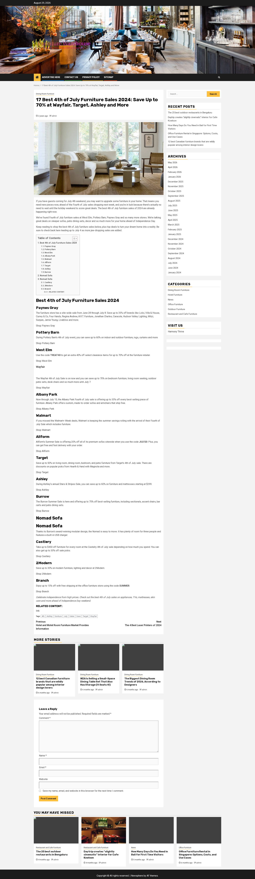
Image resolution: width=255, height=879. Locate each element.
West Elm (49, 253)
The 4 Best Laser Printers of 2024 (143, 623)
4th (43, 616)
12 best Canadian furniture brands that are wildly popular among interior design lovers (53, 683)
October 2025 (174, 191)
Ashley (47, 269)
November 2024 (175, 244)
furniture (58, 616)
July (65, 616)
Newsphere (137, 875)
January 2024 (174, 272)
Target (47, 265)
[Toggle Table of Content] (73, 238)
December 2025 (175, 181)
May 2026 (172, 162)
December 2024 (175, 239)
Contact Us (71, 77)
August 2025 (174, 200)
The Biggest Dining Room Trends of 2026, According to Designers (142, 681)
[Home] (37, 77)
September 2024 (176, 253)
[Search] (219, 77)
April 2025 (173, 220)
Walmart (48, 259)
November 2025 (175, 186)
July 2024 (172, 263)
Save (78, 616)
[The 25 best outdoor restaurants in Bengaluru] (56, 830)
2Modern (49, 286)
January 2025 (174, 234)
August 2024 (174, 258)
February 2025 (175, 229)
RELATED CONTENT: (56, 292)
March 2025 (173, 225)
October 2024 (174, 248)
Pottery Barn (50, 249)
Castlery (48, 282)
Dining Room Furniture (45, 94)
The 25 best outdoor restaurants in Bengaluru (190, 112)
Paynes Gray (50, 246)
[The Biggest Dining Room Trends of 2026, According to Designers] (143, 657)
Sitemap (108, 77)
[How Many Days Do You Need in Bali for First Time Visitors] (151, 830)
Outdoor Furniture (176, 309)
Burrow (48, 272)
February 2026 (175, 172)
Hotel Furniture (175, 295)
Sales (72, 616)
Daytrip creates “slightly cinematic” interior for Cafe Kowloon (101, 854)
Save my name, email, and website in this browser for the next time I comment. (83, 790)
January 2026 (174, 177)
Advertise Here (51, 77)
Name (43, 755)
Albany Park (50, 256)
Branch (48, 289)
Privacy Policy (91, 77)
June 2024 (173, 268)
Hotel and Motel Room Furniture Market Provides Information (62, 625)
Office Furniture (175, 304)
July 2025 (172, 205)
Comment (44, 718)
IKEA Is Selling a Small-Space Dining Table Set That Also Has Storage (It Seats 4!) (97, 681)
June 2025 (173, 210)
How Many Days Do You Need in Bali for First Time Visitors (149, 853)
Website (43, 779)
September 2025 (176, 196)
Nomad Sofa (46, 275)
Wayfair (93, 616)
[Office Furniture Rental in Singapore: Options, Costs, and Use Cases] (199, 830)
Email (42, 767)
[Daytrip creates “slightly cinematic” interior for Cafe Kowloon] (103, 830)
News (170, 300)
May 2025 (172, 215)
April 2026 (173, 167)
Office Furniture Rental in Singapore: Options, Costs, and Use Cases (197, 854)
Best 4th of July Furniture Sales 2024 (58, 243)
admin (54, 116)
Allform (48, 262)
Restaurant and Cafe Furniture (182, 314)
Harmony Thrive (176, 331)
